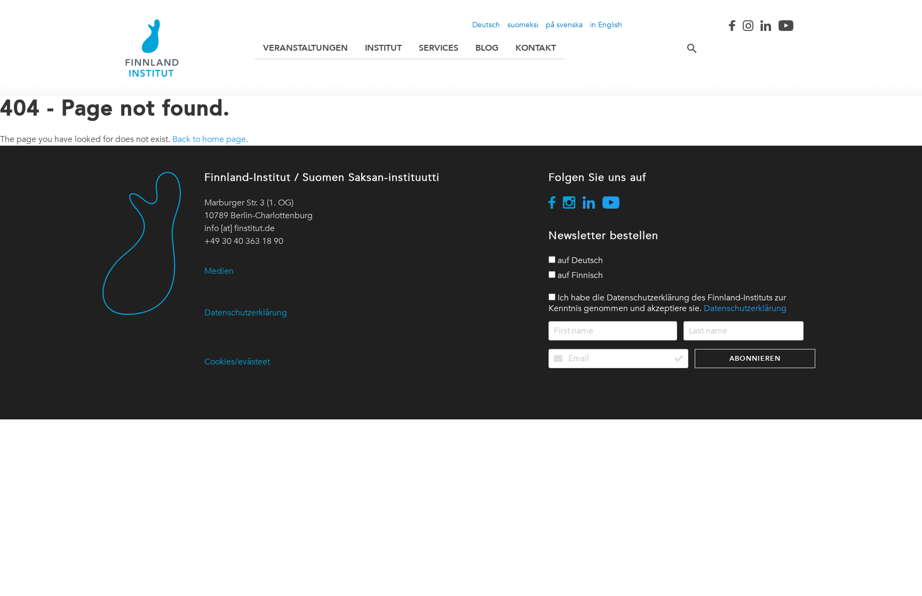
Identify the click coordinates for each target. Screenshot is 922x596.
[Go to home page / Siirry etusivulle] (152, 48)
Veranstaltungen (305, 48)
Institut (383, 48)
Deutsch (486, 24)
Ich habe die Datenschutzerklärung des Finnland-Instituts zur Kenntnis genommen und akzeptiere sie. (667, 303)
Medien (219, 271)
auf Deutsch (579, 260)
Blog (486, 48)
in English (606, 24)
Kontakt (535, 48)
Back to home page (209, 139)
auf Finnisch (579, 275)
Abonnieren (755, 358)
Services (438, 48)
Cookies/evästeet (237, 361)
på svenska (564, 24)
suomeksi (522, 24)
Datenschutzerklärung (245, 312)
